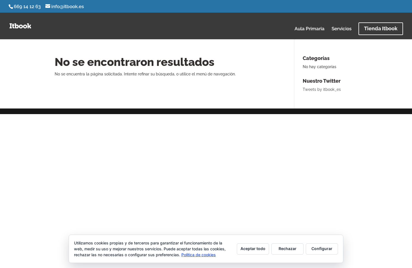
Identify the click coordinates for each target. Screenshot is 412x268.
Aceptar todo (252, 248)
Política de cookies (198, 254)
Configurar (321, 248)
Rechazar (288, 248)
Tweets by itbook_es (322, 89)
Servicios (341, 29)
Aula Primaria (310, 29)
